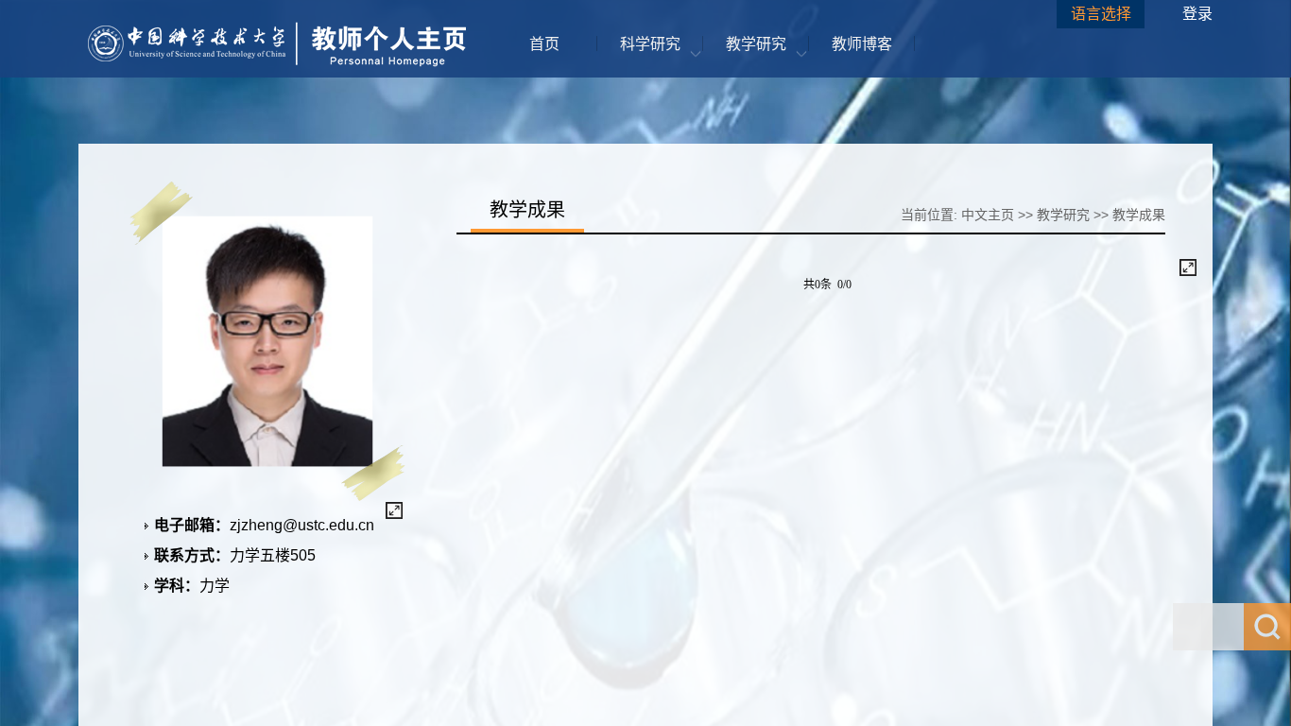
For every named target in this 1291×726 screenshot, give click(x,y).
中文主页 (987, 214)
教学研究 (756, 44)
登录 (1197, 14)
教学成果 (1138, 214)
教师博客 (862, 44)
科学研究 (650, 44)
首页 (544, 44)
